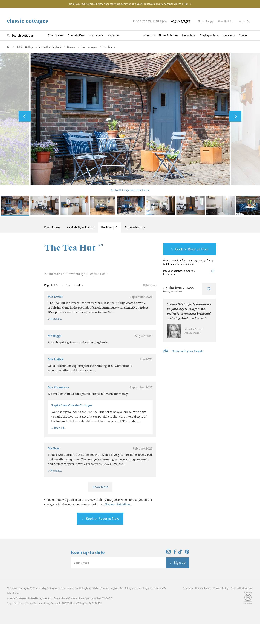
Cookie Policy (220, 588)
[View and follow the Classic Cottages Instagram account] (168, 553)
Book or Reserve (187, 249)
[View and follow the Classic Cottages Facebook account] (175, 553)
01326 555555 (180, 21)
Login (242, 21)
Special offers (76, 35)
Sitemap (188, 588)
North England (128, 588)
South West (67, 588)
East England (145, 588)
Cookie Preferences (242, 588)
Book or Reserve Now (102, 518)
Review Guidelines (117, 504)
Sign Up (203, 21)
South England (83, 588)
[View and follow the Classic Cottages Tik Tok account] (180, 553)
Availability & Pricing (80, 227)
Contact (244, 35)
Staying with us (209, 35)
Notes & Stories (168, 35)
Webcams (229, 35)
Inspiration (113, 35)
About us (149, 35)
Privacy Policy (203, 588)
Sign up (180, 562)
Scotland (159, 588)
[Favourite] (209, 289)
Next (77, 285)
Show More (100, 487)
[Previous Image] (25, 116)
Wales (96, 588)
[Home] (8, 47)
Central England (110, 588)
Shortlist (223, 21)
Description (52, 227)
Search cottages (22, 35)
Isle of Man (13, 593)
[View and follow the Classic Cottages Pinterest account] (187, 553)
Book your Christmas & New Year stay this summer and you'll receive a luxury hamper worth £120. (128, 3)
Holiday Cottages (47, 588)
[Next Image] (235, 116)
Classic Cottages (19, 588)
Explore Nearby (135, 227)
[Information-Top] (213, 271)
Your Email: (81, 563)
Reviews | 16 (109, 227)
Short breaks (55, 35)
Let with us (188, 35)
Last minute (96, 35)
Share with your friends (187, 351)
